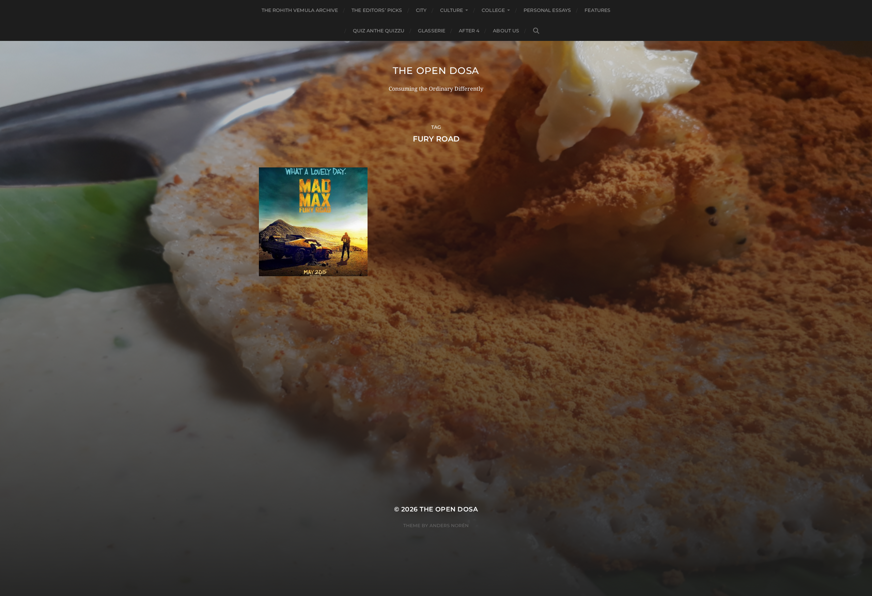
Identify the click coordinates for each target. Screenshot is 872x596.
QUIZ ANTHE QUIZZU (378, 31)
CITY (421, 10)
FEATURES (597, 10)
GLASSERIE (431, 31)
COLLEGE (493, 10)
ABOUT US (506, 31)
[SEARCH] (536, 31)
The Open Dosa (436, 70)
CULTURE (451, 10)
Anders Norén (449, 525)
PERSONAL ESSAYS (547, 10)
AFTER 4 (469, 31)
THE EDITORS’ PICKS (377, 10)
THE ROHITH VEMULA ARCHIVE (300, 10)
